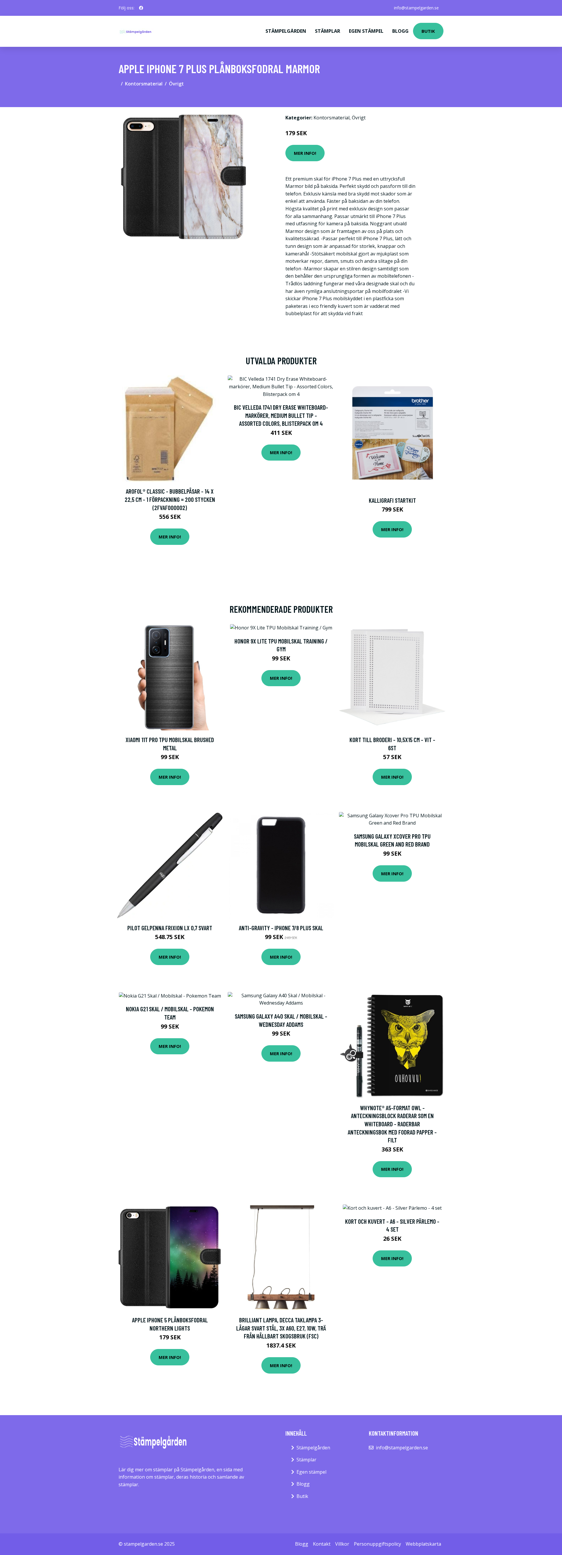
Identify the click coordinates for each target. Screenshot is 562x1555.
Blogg (400, 31)
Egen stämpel (366, 31)
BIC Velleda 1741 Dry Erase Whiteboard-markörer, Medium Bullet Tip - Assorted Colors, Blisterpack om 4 (281, 415)
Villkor (342, 1544)
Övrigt (176, 83)
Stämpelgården (285, 31)
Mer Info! (305, 153)
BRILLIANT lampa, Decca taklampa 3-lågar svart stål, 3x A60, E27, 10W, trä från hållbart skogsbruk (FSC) (281, 1328)
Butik (428, 31)
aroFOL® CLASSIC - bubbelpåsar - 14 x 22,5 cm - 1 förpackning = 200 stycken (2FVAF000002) (170, 499)
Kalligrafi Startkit (392, 500)
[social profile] (141, 7)
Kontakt (321, 1544)
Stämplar (327, 31)
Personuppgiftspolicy (377, 1544)
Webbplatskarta (423, 1544)
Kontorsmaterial (143, 83)
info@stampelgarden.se (416, 8)
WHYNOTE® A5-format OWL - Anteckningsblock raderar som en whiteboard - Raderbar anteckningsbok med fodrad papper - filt (392, 1124)
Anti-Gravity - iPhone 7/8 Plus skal (281, 927)
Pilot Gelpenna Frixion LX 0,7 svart (169, 927)
